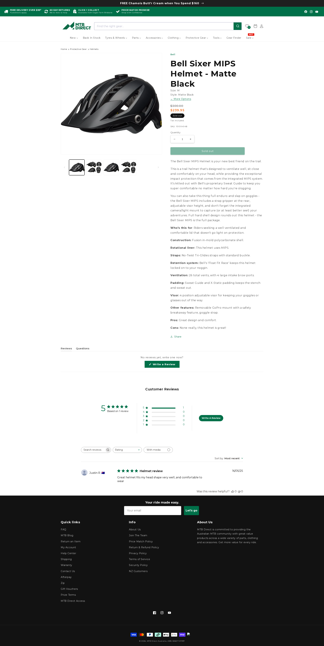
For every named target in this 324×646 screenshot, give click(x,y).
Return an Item (70, 541)
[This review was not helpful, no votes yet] (239, 491)
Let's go (191, 510)
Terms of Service (139, 559)
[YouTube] (316, 11)
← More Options (180, 98)
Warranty (66, 565)
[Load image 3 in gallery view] (111, 167)
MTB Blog (67, 535)
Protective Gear (78, 49)
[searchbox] (93, 450)
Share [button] (178, 336)
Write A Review (211, 418)
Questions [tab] (82, 349)
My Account (68, 547)
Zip (63, 583)
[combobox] (168, 26)
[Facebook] (305, 11)
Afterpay (66, 577)
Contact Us (68, 571)
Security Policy (138, 565)
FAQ (63, 529)
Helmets (94, 49)
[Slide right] (158, 167)
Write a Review (166, 365)
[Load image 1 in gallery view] (77, 167)
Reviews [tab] (66, 349)
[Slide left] (64, 167)
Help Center (68, 553)
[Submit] (237, 26)
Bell (172, 54)
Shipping (66, 559)
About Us (135, 529)
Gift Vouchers (69, 588)
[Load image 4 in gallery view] (128, 167)
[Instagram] (311, 11)
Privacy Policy (138, 553)
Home (64, 49)
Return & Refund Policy (144, 547)
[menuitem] (74, 37)
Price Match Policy (141, 541)
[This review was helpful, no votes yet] (233, 491)
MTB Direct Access (73, 600)
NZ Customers (138, 571)
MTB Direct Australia (157, 641)
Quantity (175, 132)
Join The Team (138, 535)
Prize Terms (68, 594)
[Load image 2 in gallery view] (94, 167)
